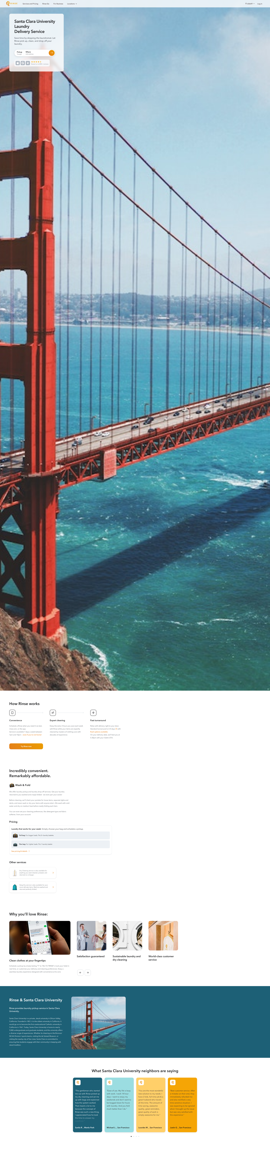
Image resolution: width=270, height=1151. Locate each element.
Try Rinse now (26, 746)
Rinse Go (45, 4)
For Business (58, 4)
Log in (259, 4)
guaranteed (13, 975)
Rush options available (99, 732)
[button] (116, 729)
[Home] (12, 3)
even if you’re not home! (32, 735)
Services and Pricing (30, 4)
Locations (71, 4)
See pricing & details (19, 851)
